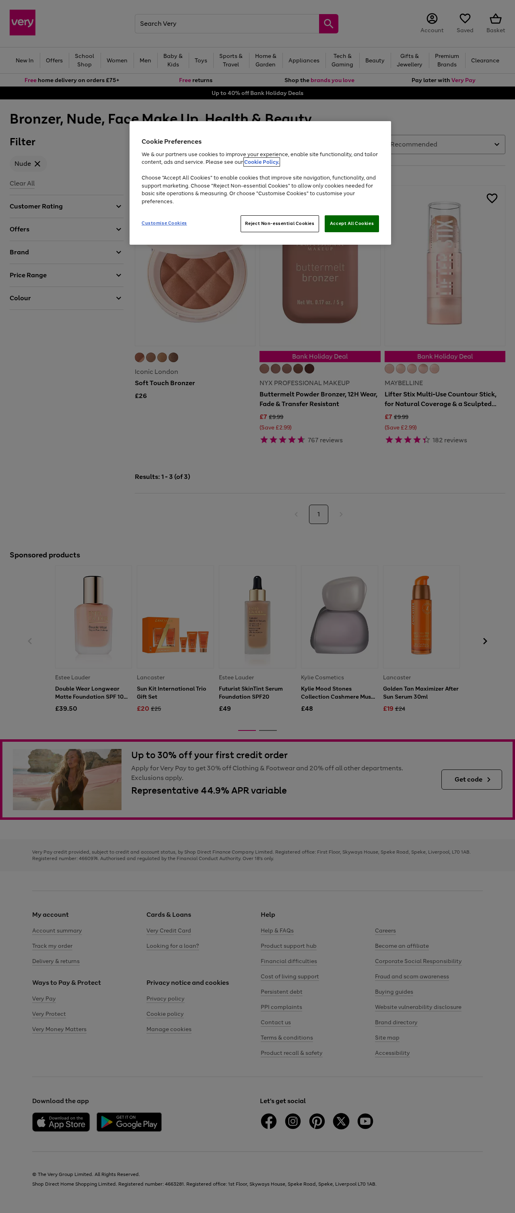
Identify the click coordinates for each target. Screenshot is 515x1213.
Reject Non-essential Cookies (280, 223)
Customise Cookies (164, 223)
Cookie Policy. (261, 162)
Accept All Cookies (352, 223)
